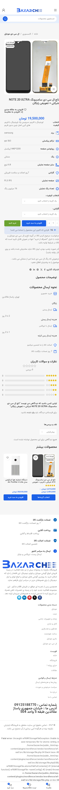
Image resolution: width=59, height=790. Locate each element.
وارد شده (31, 412)
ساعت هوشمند (50, 634)
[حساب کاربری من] (3, 10)
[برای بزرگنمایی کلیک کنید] (53, 89)
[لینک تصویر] (29, 564)
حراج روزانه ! (52, 665)
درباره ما (53, 692)
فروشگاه (53, 660)
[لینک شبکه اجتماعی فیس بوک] (44, 270)
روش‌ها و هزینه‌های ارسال (46, 682)
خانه (36, 34)
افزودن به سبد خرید (34, 223)
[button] (15, 497)
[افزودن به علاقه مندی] (35, 457)
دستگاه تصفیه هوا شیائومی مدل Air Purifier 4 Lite (16, 481)
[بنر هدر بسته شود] (3, 3)
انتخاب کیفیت (52, 195)
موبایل (54, 609)
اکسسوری (26, 34)
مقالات (54, 670)
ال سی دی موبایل (11, 34)
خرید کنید (12, 223)
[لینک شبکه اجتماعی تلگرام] (30, 270)
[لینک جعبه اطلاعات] (29, 520)
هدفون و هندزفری (49, 628)
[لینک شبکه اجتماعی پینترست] (38, 270)
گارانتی (56, 208)
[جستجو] (5, 18)
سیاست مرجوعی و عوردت (46, 687)
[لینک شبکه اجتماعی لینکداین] (34, 270)
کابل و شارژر (52, 624)
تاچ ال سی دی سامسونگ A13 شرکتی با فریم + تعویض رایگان (43, 482)
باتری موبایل (52, 638)
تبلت (55, 614)
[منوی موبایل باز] (55, 10)
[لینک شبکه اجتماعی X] (41, 270)
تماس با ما (52, 697)
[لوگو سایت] (29, 10)
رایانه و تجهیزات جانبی (47, 619)
